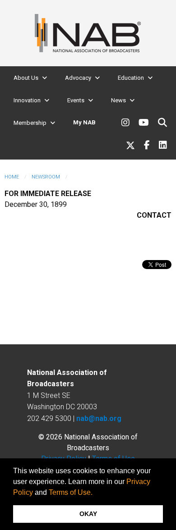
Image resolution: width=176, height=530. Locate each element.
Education (131, 77)
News (118, 100)
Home (12, 177)
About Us (26, 77)
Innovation (27, 100)
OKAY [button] (88, 513)
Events (75, 100)
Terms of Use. (71, 492)
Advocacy (78, 77)
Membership (30, 122)
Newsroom (46, 177)
